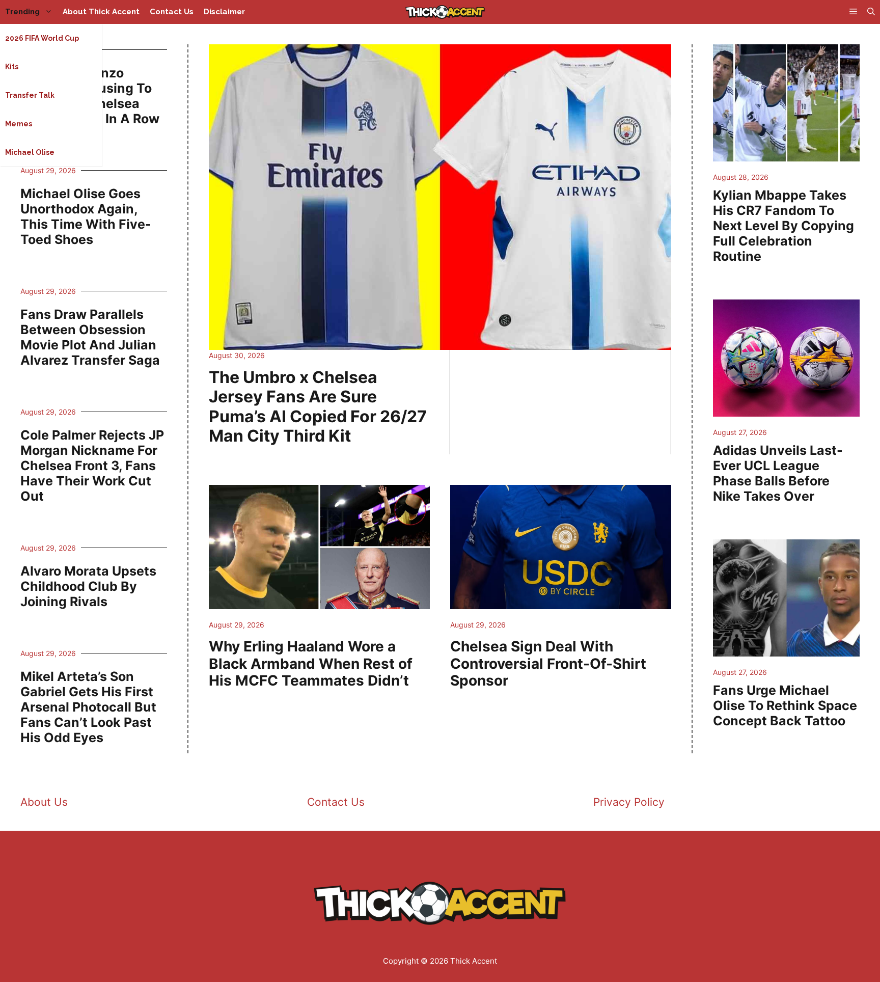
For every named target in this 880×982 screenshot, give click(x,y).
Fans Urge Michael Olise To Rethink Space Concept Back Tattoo (785, 705)
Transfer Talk (29, 95)
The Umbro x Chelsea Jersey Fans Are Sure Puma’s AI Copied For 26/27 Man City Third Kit (318, 406)
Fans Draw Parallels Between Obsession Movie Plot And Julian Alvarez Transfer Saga (90, 337)
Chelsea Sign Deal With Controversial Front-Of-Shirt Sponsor (548, 663)
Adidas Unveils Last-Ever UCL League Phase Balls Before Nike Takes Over (778, 473)
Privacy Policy (629, 802)
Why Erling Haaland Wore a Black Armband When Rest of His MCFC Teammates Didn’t (311, 663)
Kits (11, 67)
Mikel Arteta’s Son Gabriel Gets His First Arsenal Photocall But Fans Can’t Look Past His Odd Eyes (88, 707)
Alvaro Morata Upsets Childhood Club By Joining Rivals (88, 586)
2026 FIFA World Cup (42, 38)
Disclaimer (224, 11)
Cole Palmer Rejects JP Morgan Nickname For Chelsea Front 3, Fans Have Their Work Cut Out (92, 465)
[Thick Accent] (445, 12)
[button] (871, 12)
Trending (22, 11)
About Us (44, 802)
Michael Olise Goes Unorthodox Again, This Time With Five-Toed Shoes (85, 216)
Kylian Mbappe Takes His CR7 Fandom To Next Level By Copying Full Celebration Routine (783, 225)
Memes (18, 124)
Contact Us (172, 11)
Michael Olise (29, 152)
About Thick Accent (101, 11)
